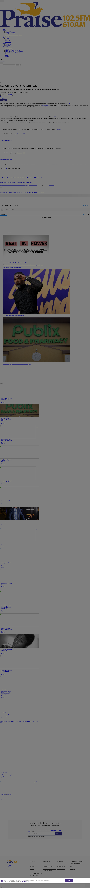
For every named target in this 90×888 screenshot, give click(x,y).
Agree (69, 880)
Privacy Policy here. (25, 881)
